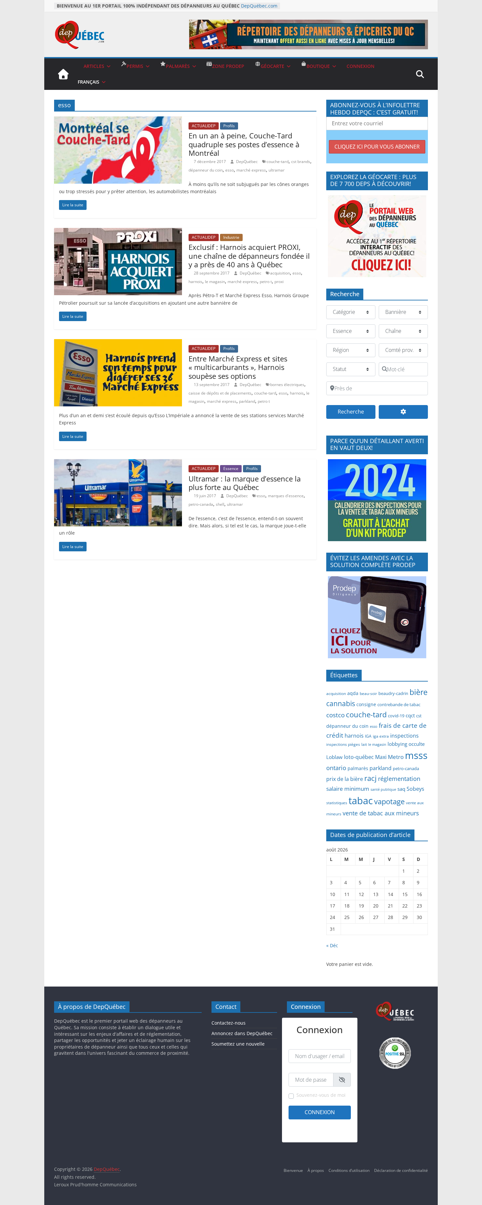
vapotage (389, 801)
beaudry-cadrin (393, 693)
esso (229, 170)
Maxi (381, 757)
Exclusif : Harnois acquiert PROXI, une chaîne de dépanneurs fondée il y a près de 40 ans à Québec (249, 255)
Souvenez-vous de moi (321, 1095)
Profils (229, 126)
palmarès (358, 768)
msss (416, 755)
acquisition (280, 273)
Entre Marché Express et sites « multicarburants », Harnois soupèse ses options (238, 367)
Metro (396, 757)
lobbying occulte (406, 744)
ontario (336, 768)
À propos (316, 1170)
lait (364, 744)
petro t (266, 281)
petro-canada (201, 504)
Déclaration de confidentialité (401, 1170)
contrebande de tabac (398, 704)
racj (370, 778)
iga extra (381, 736)
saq (401, 789)
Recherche (356, 411)
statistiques (336, 802)
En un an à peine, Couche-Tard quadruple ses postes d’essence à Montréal (244, 144)
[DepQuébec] (63, 74)
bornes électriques (287, 384)
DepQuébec (247, 161)
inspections (404, 735)
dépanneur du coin (206, 170)
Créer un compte (304, 1124)
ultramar (277, 170)
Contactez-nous (228, 1023)
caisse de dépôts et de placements (220, 393)
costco (335, 715)
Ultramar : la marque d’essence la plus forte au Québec (245, 483)
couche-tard (278, 161)
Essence (230, 468)
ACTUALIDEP (203, 126)
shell (220, 504)
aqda (352, 693)
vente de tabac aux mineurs (381, 813)
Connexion (320, 1112)
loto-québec (359, 757)
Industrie (231, 237)
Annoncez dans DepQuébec (241, 1033)
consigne (366, 704)
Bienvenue (293, 1170)
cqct (410, 715)
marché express (251, 170)
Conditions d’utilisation (349, 1170)
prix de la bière (344, 779)
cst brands (300, 161)
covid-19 (396, 716)
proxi (279, 281)
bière (419, 692)
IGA (368, 736)
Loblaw (334, 757)
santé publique (383, 789)
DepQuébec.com (259, 6)
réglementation (399, 779)
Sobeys (415, 788)
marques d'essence (286, 496)
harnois (195, 281)
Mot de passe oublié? (331, 1132)
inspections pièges (343, 744)
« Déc (332, 945)
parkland (247, 401)
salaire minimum (347, 788)
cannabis (340, 703)
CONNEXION (360, 66)
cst (419, 716)
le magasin (215, 281)
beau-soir (368, 693)
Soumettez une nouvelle (238, 1044)
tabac (361, 800)
